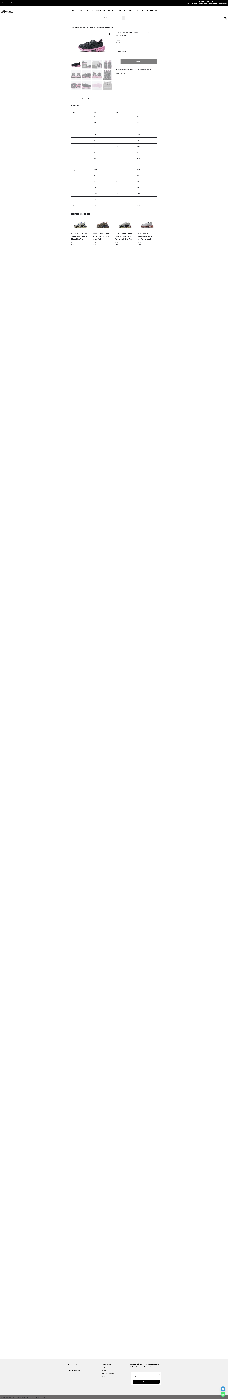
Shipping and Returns (125, 10)
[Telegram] (223, 1388)
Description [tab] (74, 99)
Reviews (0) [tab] (85, 99)
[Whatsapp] (223, 1394)
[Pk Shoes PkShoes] (7, 11)
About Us (89, 10)
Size (117, 48)
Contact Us (154, 10)
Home (72, 10)
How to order (100, 10)
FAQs (137, 10)
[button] (83, 10)
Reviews (145, 10)
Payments (110, 10)
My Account (5, 3)
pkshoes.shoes (214, 1)
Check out (14, 3)
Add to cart (138, 61)
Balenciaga (79, 27)
